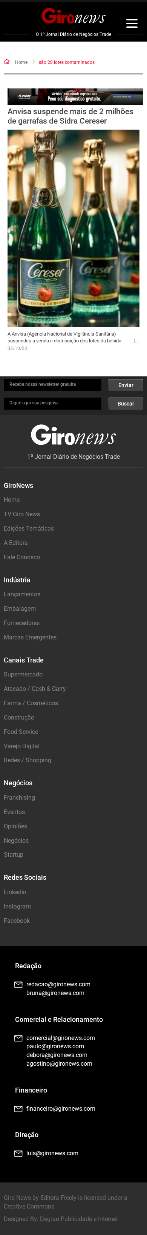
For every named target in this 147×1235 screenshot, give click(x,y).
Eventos (14, 812)
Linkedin (15, 892)
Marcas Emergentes (30, 637)
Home (21, 62)
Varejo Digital (22, 746)
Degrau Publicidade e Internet (79, 1219)
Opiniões (15, 826)
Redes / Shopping (27, 760)
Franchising (19, 797)
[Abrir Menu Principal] (132, 24)
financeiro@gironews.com (60, 1108)
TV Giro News (22, 514)
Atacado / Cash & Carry (35, 688)
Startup (13, 854)
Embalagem (20, 608)
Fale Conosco (22, 557)
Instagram (17, 906)
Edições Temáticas (29, 528)
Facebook (17, 920)
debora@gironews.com (56, 1055)
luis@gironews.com (52, 1153)
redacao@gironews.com (58, 984)
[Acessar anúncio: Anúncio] (76, 96)
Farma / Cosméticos (31, 703)
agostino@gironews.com (59, 1063)
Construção (19, 717)
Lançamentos (22, 594)
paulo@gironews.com (55, 1046)
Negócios (16, 840)
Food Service (21, 731)
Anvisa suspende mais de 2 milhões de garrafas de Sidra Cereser (70, 116)
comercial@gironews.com (60, 1038)
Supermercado (23, 674)
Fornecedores (22, 623)
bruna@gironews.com (55, 993)
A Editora (16, 542)
